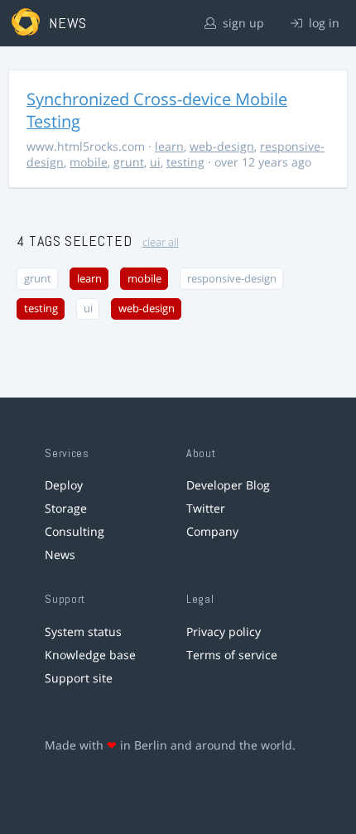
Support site (79, 678)
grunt (128, 162)
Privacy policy (223, 631)
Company (212, 531)
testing (185, 162)
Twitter (205, 508)
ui (155, 162)
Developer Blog (228, 485)
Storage (66, 508)
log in (322, 23)
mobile (89, 162)
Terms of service (231, 655)
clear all (160, 242)
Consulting (74, 531)
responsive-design (232, 279)
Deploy (64, 485)
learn (169, 146)
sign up (241, 23)
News (60, 554)
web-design (222, 146)
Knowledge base (90, 655)
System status (83, 631)
